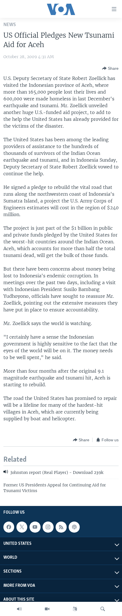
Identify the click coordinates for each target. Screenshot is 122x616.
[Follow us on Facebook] (8, 527)
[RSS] (61, 527)
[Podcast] (74, 527)
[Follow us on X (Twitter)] (21, 527)
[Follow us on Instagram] (48, 527)
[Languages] (74, 609)
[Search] (102, 609)
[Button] (110, 68)
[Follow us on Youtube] (35, 527)
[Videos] (47, 609)
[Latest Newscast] (19, 609)
